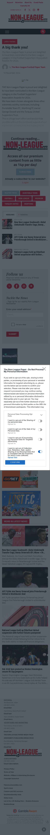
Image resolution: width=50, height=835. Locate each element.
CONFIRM (15, 462)
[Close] (45, 369)
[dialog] (25, 417)
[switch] (40, 421)
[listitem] (25, 415)
